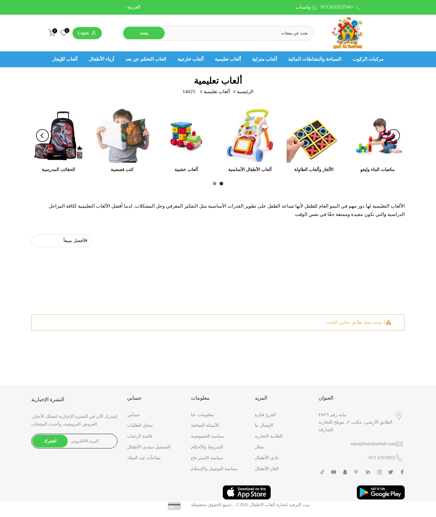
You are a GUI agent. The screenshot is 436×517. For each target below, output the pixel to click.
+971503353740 (337, 7)
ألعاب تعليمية (228, 59)
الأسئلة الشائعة (205, 425)
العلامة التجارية (268, 436)
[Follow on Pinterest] (356, 472)
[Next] (393, 135)
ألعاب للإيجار (65, 59)
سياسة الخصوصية (207, 436)
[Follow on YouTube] (333, 472)
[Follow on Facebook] (402, 472)
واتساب (303, 7)
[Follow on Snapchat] (345, 472)
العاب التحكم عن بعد (145, 59)
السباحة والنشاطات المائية (315, 59)
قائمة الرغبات (139, 436)
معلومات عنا (202, 414)
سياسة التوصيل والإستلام (214, 468)
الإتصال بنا (264, 425)
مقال (259, 447)
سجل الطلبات (140, 425)
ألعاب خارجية (190, 59)
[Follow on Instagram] (379, 472)
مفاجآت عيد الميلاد (144, 457)
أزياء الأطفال (101, 59)
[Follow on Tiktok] (322, 472)
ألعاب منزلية (264, 59)
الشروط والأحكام (207, 447)
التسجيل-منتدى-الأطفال (148, 447)
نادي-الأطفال (266, 457)
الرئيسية (245, 91)
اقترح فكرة (265, 414)
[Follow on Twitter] (390, 472)
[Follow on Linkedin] (368, 472)
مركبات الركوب (368, 59)
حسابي (133, 414)
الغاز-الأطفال (267, 468)
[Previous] (42, 135)
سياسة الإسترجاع (207, 457)
